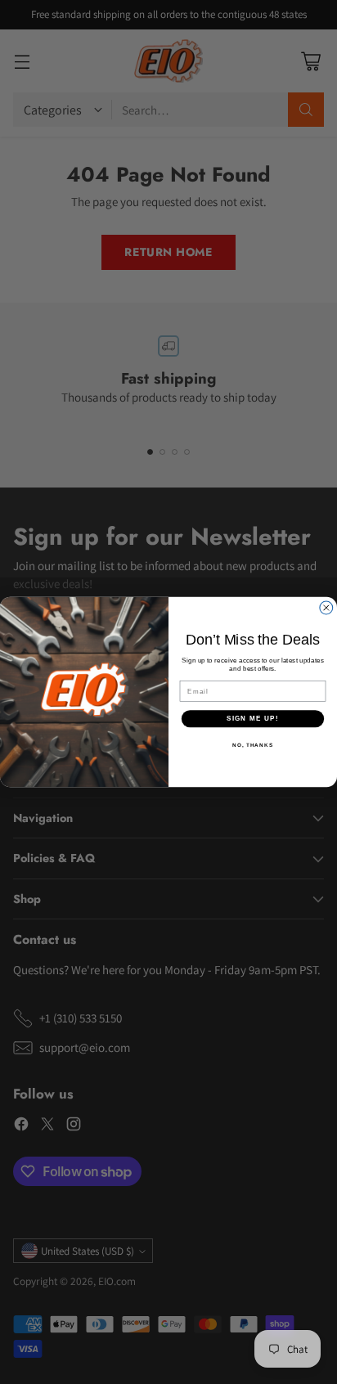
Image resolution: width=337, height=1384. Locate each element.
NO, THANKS (252, 744)
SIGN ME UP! (253, 718)
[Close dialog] (326, 607)
